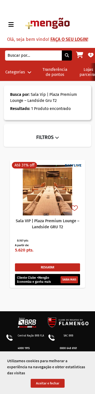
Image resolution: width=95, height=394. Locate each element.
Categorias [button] (15, 72)
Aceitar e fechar (47, 383)
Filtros (45, 137)
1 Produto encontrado (40, 108)
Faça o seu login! (69, 39)
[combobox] (33, 55)
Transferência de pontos (55, 72)
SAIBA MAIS (69, 279)
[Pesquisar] (67, 55)
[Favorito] (75, 209)
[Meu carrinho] (79, 55)
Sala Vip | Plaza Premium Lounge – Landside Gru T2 (43, 97)
